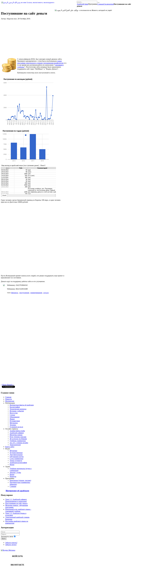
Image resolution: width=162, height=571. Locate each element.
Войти (4, 539)
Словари (100, 4)
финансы (14, 293)
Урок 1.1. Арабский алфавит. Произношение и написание (16, 500)
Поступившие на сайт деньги (16, 503)
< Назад (4, 385)
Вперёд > (10, 385)
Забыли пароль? (11, 543)
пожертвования (36, 293)
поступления (24, 293)
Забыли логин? (11, 545)
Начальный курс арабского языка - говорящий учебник (18, 510)
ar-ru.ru (46, 293)
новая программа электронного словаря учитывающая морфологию (40, 62)
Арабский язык (82, 4)
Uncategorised (109, 4)
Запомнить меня (7, 536)
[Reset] (98, 2)
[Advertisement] (34, 38)
